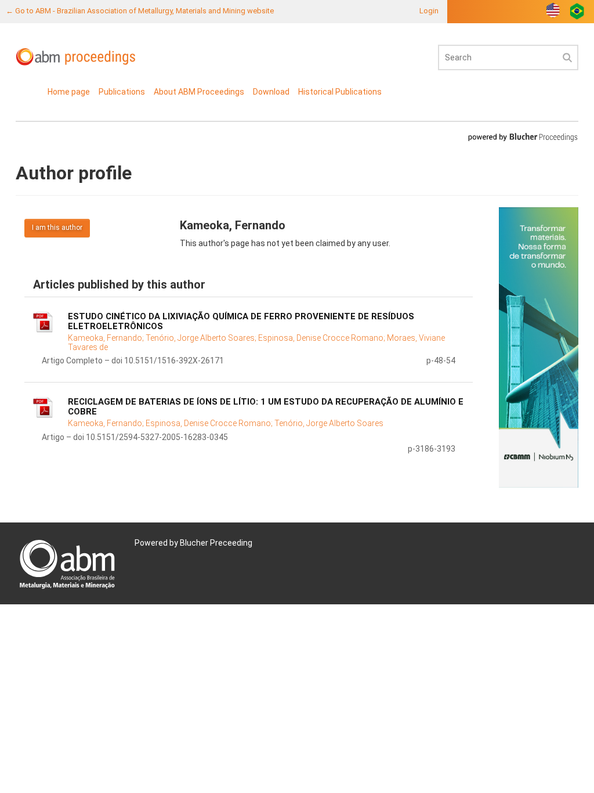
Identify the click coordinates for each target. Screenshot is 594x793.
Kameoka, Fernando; (107, 338)
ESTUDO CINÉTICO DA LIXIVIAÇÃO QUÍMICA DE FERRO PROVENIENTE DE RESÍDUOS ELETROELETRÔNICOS (241, 321)
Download (271, 91)
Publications (122, 91)
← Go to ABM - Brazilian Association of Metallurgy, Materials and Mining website (140, 10)
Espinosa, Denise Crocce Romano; (322, 338)
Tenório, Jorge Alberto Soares (328, 423)
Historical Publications (340, 91)
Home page (69, 91)
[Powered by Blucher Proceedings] (522, 137)
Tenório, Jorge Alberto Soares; (202, 338)
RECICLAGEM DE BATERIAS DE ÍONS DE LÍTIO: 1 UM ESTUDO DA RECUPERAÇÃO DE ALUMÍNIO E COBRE (265, 406)
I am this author (57, 228)
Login (429, 10)
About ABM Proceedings (199, 91)
